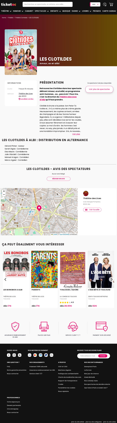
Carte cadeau (109, 11)
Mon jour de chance (91, 374)
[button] (111, 4)
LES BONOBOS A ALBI (12, 289)
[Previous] (5, 279)
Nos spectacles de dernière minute (97, 384)
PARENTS (36, 289)
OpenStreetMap (64, 234)
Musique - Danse (70, 11)
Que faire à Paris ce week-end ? (96, 388)
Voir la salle (94, 209)
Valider (102, 356)
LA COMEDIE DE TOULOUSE (68, 296)
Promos (97, 11)
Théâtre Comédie (21, 18)
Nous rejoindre (63, 391)
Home (4, 18)
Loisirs (85, 11)
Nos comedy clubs (91, 381)
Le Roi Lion (88, 370)
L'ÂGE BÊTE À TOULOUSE (99, 289)
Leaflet (55, 234)
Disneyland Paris (90, 367)
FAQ (8, 367)
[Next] (111, 279)
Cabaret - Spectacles (36, 11)
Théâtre (5, 11)
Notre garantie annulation (16, 370)
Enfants (54, 11)
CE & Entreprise (12, 409)
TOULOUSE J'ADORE (69, 289)
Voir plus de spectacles (99, 89)
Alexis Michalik (89, 377)
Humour (17, 11)
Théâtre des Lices (26, 94)
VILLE (93, 4)
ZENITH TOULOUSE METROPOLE (98, 296)
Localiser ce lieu (26, 99)
